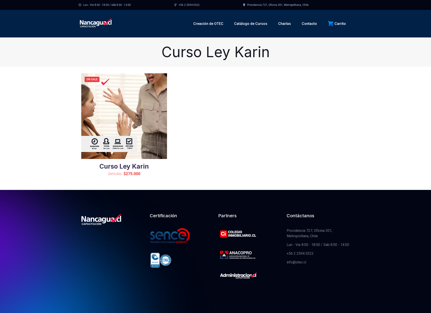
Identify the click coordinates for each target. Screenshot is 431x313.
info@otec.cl (296, 262)
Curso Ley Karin (124, 166)
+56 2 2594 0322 (300, 253)
